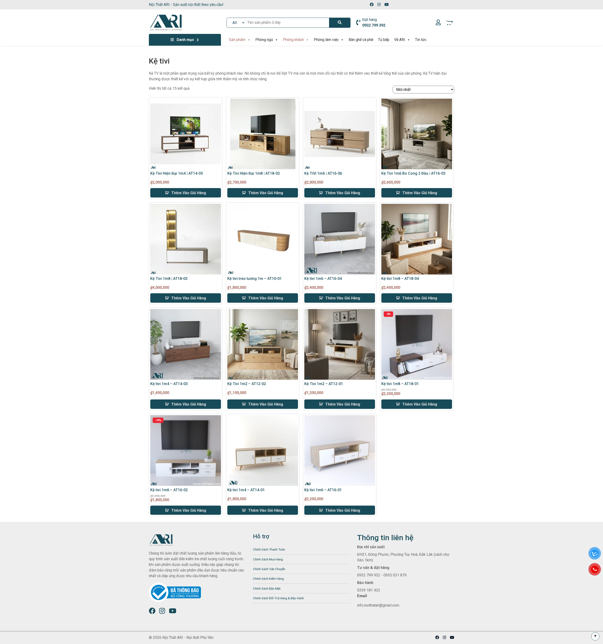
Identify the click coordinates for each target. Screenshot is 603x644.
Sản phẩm (237, 39)
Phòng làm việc (326, 39)
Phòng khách (293, 39)
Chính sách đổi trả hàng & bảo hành (278, 598)
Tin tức (420, 39)
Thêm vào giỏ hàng (188, 193)
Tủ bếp (383, 39)
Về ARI (399, 39)
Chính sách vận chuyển (269, 569)
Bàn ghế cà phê (361, 39)
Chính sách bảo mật (267, 588)
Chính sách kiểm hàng (268, 578)
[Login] (438, 22)
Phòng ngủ (264, 39)
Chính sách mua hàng (268, 559)
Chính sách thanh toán (269, 549)
